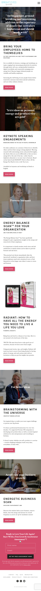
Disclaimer (6, 577)
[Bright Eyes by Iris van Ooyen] (9, 3)
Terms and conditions (30, 577)
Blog (21, 574)
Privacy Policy (16, 577)
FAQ (17, 574)
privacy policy (27, 565)
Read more (9, 87)
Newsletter (28, 574)
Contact (11, 574)
